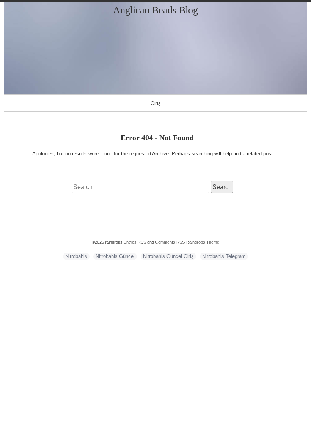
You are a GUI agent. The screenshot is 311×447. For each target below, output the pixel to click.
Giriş (156, 102)
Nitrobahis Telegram (224, 256)
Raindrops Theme (202, 242)
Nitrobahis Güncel (115, 256)
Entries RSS (135, 242)
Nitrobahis (76, 256)
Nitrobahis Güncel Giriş (168, 256)
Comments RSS (170, 242)
